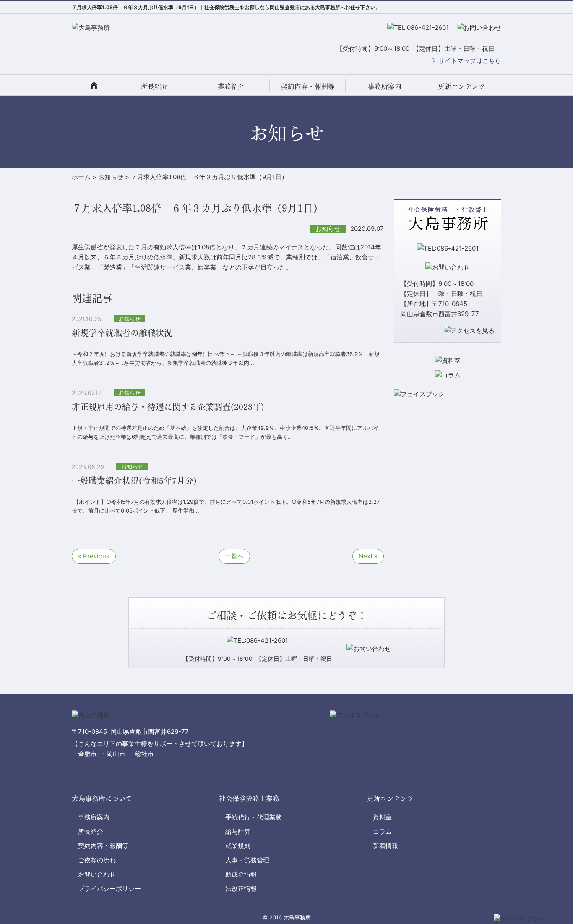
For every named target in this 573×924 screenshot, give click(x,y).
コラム (382, 831)
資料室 (382, 817)
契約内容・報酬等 (308, 86)
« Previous (93, 556)
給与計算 (237, 831)
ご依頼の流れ (97, 860)
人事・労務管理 (247, 860)
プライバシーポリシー (109, 889)
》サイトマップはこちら (466, 61)
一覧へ (234, 556)
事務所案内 (384, 86)
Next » (368, 556)
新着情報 (385, 846)
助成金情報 (241, 874)
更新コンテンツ (461, 86)
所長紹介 (154, 86)
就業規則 (237, 846)
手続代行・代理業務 (253, 817)
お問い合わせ (97, 874)
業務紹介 (231, 86)
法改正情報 (241, 889)
